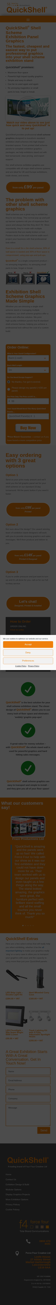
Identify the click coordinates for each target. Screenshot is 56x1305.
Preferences (28, 660)
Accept (28, 644)
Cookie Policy (20, 666)
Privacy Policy (33, 666)
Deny (28, 652)
